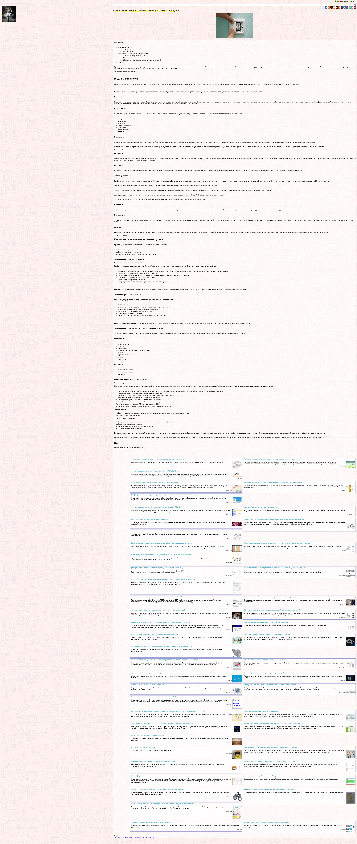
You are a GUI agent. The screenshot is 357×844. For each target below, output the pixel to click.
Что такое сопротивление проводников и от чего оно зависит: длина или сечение (274, 568)
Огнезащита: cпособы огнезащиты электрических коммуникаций (268, 597)
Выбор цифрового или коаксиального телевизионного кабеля (267, 634)
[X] (331, 7)
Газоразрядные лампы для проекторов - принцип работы (265, 673)
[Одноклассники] (329, 7)
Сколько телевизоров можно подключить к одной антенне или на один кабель (273, 610)
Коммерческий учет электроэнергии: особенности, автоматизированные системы (161, 531)
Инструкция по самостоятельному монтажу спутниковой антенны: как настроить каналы (277, 543)
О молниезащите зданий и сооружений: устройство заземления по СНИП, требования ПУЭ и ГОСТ (167, 711)
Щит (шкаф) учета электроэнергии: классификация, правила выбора (269, 789)
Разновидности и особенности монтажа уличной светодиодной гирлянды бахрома (162, 723)
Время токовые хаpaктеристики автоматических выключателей (154, 634)
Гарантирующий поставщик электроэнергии (147, 673)
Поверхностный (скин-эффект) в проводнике (261, 711)
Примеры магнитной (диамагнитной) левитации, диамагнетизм (154, 482)
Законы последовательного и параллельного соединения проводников (271, 459)
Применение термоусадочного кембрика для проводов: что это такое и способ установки (164, 660)
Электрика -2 (129, 837)
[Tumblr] (344, 7)
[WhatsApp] (350, 7)
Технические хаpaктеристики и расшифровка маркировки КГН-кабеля (156, 507)
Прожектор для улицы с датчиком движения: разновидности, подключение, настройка (163, 646)
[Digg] (337, 7)
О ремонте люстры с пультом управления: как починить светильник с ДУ (158, 610)
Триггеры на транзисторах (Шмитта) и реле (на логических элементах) (157, 568)
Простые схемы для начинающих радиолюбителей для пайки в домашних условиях (162, 804)
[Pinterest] (355, 7)
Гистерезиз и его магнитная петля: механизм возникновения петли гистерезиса (160, 622)
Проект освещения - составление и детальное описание (265, 660)
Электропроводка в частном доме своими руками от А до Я (153, 822)
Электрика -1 (118, 837)
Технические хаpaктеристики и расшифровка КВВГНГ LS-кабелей (155, 471)
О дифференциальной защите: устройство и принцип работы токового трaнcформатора (164, 495)
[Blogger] (334, 7)
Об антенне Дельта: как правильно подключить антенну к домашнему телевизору (161, 554)
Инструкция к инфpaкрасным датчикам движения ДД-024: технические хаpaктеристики (163, 579)
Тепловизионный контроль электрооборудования (149, 519)
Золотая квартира (346, 1)
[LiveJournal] (342, 7)
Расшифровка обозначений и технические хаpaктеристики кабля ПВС (270, 761)
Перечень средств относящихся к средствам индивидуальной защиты (270, 747)
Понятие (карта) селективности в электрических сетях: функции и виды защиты (160, 776)
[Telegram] (352, 7)
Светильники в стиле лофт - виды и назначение (148, 735)
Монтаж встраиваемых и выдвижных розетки (261, 507)
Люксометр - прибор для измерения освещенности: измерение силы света (158, 789)
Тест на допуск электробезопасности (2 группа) (261, 776)
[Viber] (347, 7)
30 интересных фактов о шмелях (143, 747)
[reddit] (339, 7)
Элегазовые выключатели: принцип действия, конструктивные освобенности (273, 482)
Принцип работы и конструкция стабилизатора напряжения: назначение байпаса (274, 519)
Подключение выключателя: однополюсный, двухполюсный (267, 622)
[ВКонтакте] (326, 7)
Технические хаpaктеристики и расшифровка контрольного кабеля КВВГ (158, 597)
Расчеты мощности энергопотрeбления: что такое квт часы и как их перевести (273, 723)
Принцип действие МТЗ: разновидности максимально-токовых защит (270, 685)
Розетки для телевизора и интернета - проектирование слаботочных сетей (158, 459)
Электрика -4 (149, 837)
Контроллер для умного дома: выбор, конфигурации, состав (266, 822)
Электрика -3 (139, 837)
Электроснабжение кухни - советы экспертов (147, 685)
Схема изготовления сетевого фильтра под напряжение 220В (153, 697)
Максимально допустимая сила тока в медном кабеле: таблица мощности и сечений (162, 543)
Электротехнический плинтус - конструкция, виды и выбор (153, 761)
